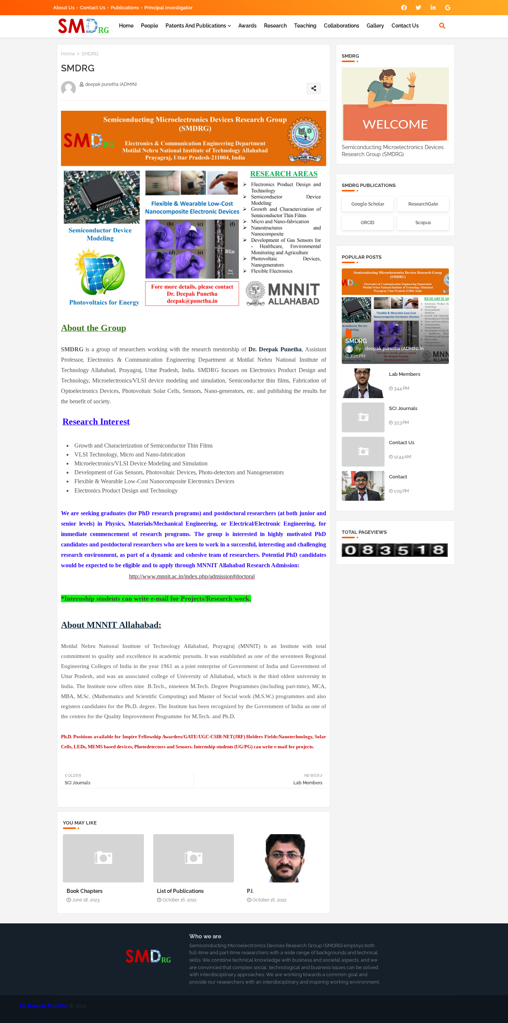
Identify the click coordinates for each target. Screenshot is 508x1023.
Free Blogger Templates (278, 1011)
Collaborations (341, 26)
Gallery (375, 26)
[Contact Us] (363, 452)
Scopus (423, 222)
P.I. (250, 891)
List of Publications (180, 891)
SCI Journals (403, 408)
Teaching (305, 26)
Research (275, 26)
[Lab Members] (363, 383)
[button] (442, 25)
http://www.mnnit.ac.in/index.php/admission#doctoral (192, 576)
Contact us (92, 7)
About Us (63, 7)
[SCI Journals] (363, 417)
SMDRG (328, 1011)
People (149, 26)
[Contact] (363, 486)
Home (126, 26)
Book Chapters (85, 891)
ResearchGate (423, 204)
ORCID (367, 222)
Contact (398, 477)
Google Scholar (367, 204)
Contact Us (405, 26)
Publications (125, 7)
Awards (247, 26)
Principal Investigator (168, 7)
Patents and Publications (195, 26)
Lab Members (404, 374)
